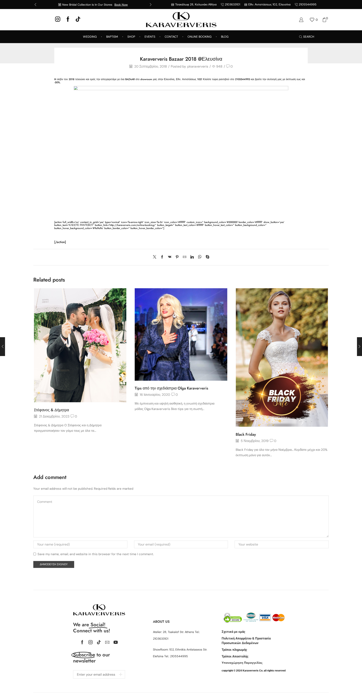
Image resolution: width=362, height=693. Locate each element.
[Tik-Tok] (78, 20)
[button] (35, 4)
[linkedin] (192, 257)
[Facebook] (68, 20)
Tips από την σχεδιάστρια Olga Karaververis (171, 388)
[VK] (169, 257)
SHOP (131, 36)
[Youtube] (116, 642)
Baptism (112, 36)
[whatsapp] (200, 257)
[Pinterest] (177, 257)
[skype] (206, 257)
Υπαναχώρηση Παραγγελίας (242, 663)
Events (150, 36)
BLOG (225, 36)
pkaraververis (197, 66)
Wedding (90, 36)
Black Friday (246, 434)
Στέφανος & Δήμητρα (51, 410)
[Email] (107, 642)
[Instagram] (57, 20)
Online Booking (199, 36)
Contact (171, 36)
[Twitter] (155, 257)
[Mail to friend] (184, 257)
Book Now (121, 4)
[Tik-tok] (99, 642)
